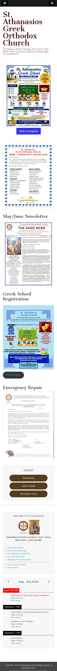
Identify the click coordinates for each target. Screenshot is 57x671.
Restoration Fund (28, 494)
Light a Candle (28, 486)
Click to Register (13, 375)
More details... (16, 601)
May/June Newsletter (25, 216)
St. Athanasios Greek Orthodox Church (22, 28)
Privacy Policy (13, 568)
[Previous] (8, 581)
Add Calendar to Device (16, 565)
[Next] (49, 581)
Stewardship (28, 478)
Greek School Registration (17, 296)
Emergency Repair (22, 387)
